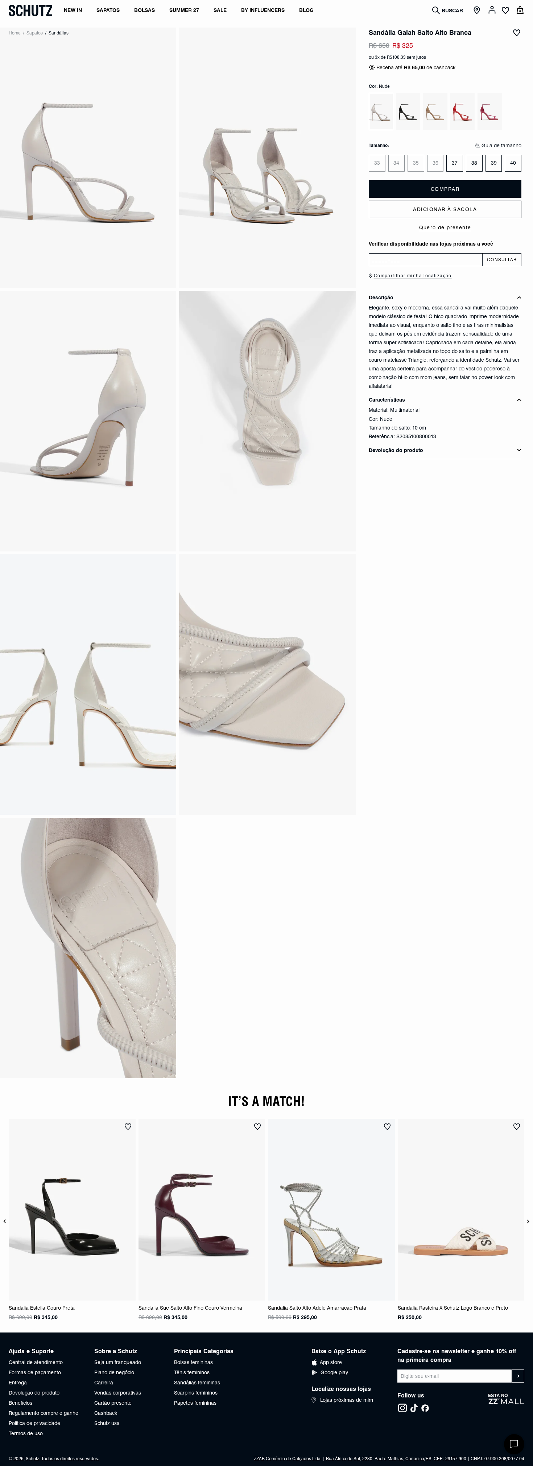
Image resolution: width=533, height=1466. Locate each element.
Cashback (105, 1413)
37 (455, 163)
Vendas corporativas (117, 1393)
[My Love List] (505, 11)
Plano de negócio (114, 1372)
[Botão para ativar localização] (478, 10)
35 (416, 163)
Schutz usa (107, 1423)
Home (15, 33)
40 (513, 163)
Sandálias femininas (197, 1382)
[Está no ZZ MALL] (506, 1403)
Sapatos (34, 33)
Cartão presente (113, 1403)
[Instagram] (402, 1408)
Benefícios (20, 1403)
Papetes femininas (195, 1403)
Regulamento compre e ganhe (43, 1413)
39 (494, 163)
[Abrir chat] (514, 1444)
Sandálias (59, 33)
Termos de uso (26, 1433)
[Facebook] (425, 1408)
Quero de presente (445, 227)
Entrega (18, 1382)
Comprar (445, 189)
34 (396, 163)
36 (435, 163)
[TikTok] (414, 1408)
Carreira (103, 1382)
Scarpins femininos (196, 1393)
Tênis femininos (192, 1372)
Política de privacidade (34, 1423)
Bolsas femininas (193, 1362)
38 (474, 163)
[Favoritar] (516, 32)
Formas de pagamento (35, 1372)
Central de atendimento (36, 1362)
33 (377, 163)
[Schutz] (30, 10)
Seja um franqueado (117, 1362)
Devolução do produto (34, 1393)
